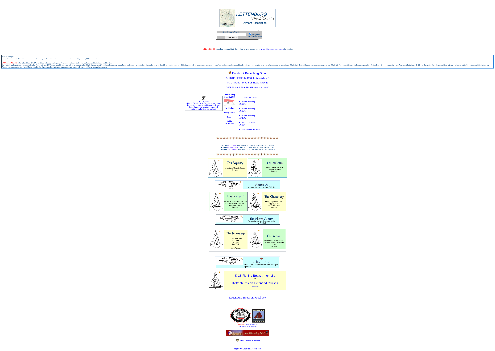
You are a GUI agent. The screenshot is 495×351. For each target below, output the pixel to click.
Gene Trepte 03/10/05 (251, 129)
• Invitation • (229, 108)
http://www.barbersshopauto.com (247, 349)
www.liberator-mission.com (272, 49)
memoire (269, 275)
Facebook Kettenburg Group (249, 73)
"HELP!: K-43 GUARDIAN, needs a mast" (247, 87)
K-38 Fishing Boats (248, 275)
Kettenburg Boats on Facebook (247, 297)
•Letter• (229, 117)
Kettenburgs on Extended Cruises (255, 284)
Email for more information (250, 341)
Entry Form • (230, 113)
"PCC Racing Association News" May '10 (247, 82)
